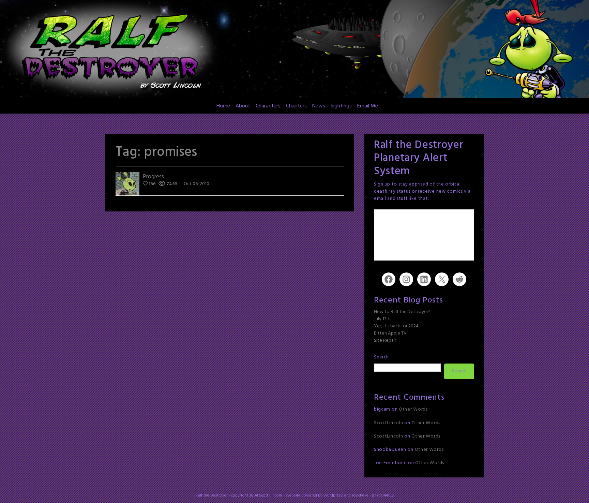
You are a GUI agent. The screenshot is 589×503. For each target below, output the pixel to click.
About (243, 106)
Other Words (413, 409)
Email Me (367, 106)
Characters (268, 106)
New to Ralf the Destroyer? (402, 312)
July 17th (382, 319)
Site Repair (385, 340)
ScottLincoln (388, 423)
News (318, 106)
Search (381, 357)
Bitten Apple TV (390, 333)
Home (223, 106)
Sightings (341, 106)
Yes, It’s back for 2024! (397, 326)
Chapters (296, 106)
